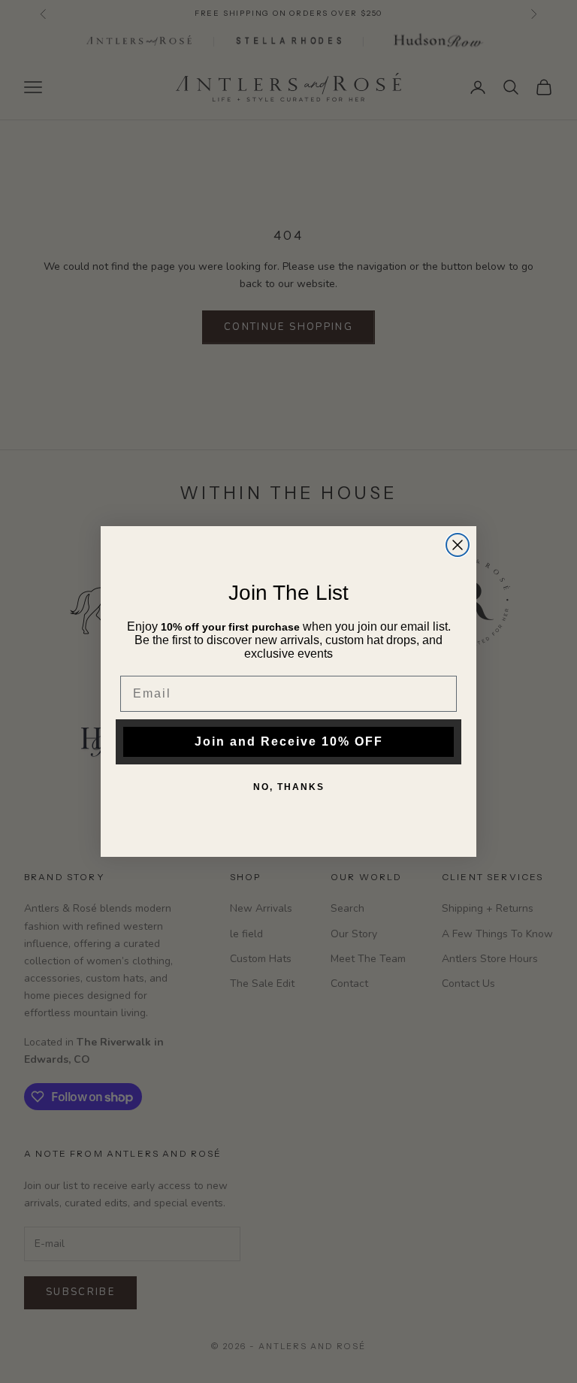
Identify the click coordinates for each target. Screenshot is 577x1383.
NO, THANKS (289, 787)
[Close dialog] (457, 545)
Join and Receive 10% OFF (289, 741)
